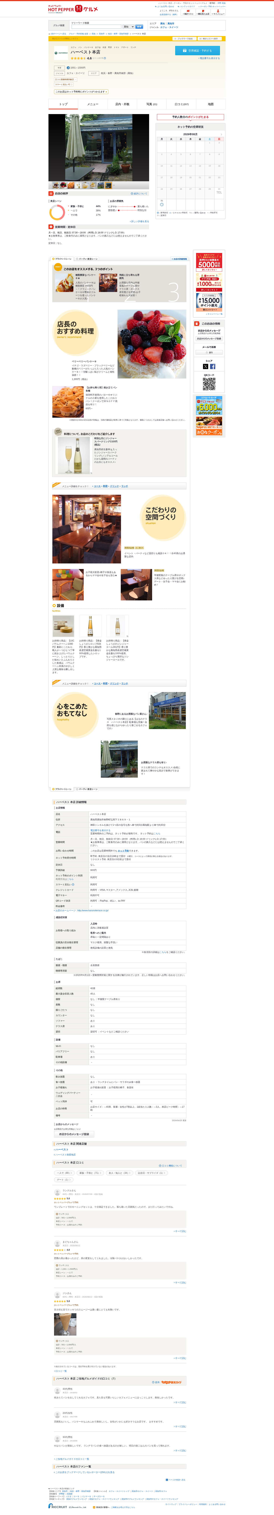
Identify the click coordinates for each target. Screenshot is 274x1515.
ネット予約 (123, 850)
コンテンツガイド (187, 6)
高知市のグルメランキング (133, 1499)
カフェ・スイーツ (169, 27)
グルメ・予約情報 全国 (78, 34)
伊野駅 (61, 1494)
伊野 (219, 3)
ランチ (124, 486)
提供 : (158, 1382)
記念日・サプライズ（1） (151, 1173)
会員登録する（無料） (169, 14)
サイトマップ (171, 1504)
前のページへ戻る (58, 34)
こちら (157, 833)
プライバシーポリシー (188, 1504)
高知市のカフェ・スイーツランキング (162, 1499)
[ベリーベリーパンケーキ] (152, 344)
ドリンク (114, 486)
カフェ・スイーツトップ (119, 1491)
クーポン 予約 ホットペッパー (213, 6)
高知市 (171, 23)
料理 (105, 486)
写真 (152, 104)
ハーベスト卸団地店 (66, 1154)
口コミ (182, 104)
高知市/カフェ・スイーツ (142, 1491)
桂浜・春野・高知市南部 (118, 34)
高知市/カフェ (161, 1491)
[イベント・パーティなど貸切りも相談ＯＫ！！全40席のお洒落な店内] (86, 529)
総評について (140, 193)
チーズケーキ (99, 1496)
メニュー (92, 104)
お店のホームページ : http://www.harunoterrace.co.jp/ (82, 910)
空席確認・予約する (200, 50)
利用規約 (203, 1504)
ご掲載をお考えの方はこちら (123, 1507)
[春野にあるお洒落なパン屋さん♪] (167, 710)
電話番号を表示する (210, 58)
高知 (224, 3)
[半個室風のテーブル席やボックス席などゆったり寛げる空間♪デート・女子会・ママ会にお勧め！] (136, 584)
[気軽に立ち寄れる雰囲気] (108, 283)
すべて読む (180, 1231)
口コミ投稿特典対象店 (64, 79)
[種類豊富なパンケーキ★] (64, 283)
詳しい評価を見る (140, 221)
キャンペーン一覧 (215, 314)
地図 (211, 104)
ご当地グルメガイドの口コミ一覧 (72, 1459)
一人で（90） (64, 1173)
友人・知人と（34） (119, 1173)
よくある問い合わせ (165, 6)
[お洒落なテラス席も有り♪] (119, 759)
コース (97, 486)
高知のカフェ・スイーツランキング (104, 1499)
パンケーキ (86, 1496)
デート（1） (63, 1179)
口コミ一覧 (61, 1371)
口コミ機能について (172, 1166)
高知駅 (70, 1494)
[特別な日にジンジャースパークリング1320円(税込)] (73, 455)
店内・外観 (122, 104)
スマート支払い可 (62, 84)
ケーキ (76, 1496)
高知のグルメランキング (76, 1499)
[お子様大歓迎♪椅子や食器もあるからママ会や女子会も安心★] (68, 584)
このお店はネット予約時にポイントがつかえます (80, 91)
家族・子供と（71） (90, 1173)
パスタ (68, 1496)
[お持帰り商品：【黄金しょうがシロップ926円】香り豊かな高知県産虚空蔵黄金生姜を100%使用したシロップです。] (90, 626)
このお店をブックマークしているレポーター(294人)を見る (85, 1472)
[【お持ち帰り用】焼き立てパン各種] (68, 402)
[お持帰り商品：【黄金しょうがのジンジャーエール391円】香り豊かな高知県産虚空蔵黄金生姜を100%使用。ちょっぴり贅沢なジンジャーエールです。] (117, 626)
